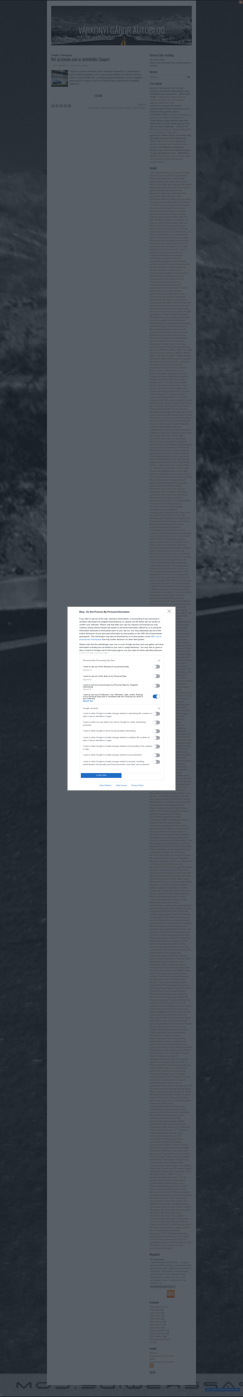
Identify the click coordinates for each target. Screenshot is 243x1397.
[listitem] (121, 660)
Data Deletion (106, 785)
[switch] (156, 667)
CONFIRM (101, 775)
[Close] (170, 612)
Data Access (121, 785)
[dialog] (121, 699)
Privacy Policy (137, 785)
